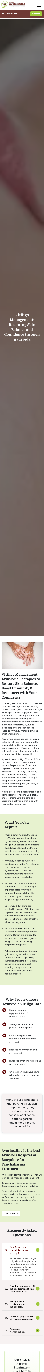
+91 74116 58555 (9, 13)
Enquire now (9, 1213)
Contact (36, 13)
